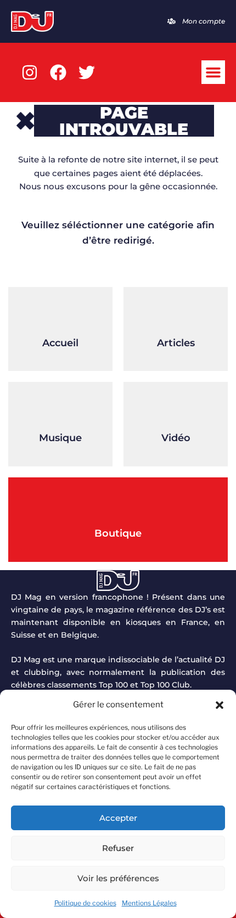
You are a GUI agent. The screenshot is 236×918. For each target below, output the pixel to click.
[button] (219, 705)
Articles (176, 343)
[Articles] (175, 314)
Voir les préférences (118, 878)
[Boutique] (118, 505)
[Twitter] (87, 72)
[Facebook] (58, 72)
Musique (60, 438)
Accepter (118, 818)
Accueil (60, 343)
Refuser (118, 848)
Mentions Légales (149, 903)
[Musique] (60, 409)
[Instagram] (29, 72)
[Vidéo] (175, 409)
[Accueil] (60, 314)
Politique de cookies (85, 903)
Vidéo (175, 438)
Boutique (118, 533)
